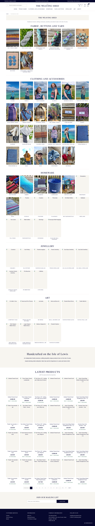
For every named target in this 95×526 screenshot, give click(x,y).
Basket (7, 518)
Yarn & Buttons (59, 9)
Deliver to (80, 4)
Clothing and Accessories (36, 9)
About (79, 9)
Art (74, 9)
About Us (29, 515)
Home (15, 9)
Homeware (49, 9)
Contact (7, 515)
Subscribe (62, 501)
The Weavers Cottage (31, 518)
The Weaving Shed (47, 5)
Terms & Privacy (9, 517)
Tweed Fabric (23, 9)
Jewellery (69, 9)
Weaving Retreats (31, 517)
